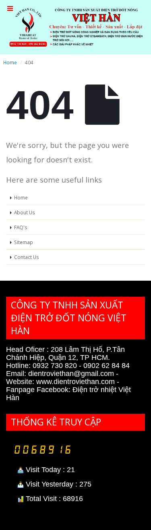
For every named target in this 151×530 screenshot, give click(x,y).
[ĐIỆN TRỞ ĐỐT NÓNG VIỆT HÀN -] (75, 26)
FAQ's (20, 227)
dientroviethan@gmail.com (70, 374)
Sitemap (23, 242)
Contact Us (26, 257)
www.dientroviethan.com (76, 382)
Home (21, 197)
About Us (24, 212)
